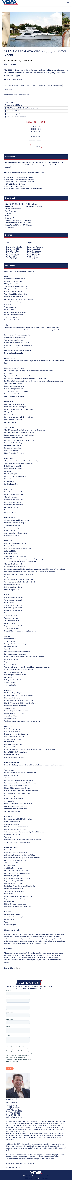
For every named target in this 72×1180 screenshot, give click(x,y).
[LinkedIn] (16, 1167)
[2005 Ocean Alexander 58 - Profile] (36, 29)
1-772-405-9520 (14, 1113)
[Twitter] (10, 1167)
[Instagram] (19, 1167)
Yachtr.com (17, 968)
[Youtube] (13, 1167)
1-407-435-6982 (14, 1115)
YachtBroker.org (43, 1178)
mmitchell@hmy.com (16, 1117)
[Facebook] (6, 1167)
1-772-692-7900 (16, 1111)
